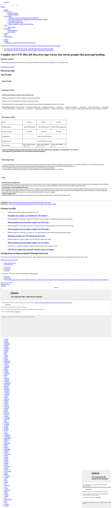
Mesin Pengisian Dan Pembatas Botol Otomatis (81, 279)
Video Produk (11, 27)
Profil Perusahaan (12, 13)
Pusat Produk (8, 16)
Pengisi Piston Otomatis (101, 279)
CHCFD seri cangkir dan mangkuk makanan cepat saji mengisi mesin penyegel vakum (32, 204)
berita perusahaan (12, 30)
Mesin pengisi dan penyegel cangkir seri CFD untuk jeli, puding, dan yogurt (30, 202)
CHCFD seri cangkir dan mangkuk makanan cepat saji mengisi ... (31, 249)
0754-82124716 (8, 264)
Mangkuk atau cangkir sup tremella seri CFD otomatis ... (28, 216)
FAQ (5, 35)
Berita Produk (11, 32)
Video (6, 25)
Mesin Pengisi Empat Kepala (12, 279)
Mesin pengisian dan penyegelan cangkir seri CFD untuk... (29, 243)
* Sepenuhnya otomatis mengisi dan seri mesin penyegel (23, 18)
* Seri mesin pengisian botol (15, 22)
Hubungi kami (8, 36)
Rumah (6, 10)
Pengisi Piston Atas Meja (61, 279)
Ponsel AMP (7, 278)
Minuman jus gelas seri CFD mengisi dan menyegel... (27, 236)
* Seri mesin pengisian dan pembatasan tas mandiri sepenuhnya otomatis (28, 19)
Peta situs (6, 276)
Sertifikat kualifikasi (13, 14)
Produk (6, 41)
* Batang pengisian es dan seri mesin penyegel (20, 24)
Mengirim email (5, 284)
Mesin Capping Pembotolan (45, 279)
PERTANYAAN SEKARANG (9, 260)
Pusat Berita (7, 29)
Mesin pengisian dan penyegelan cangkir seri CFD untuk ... (29, 222)
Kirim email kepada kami (8, 67)
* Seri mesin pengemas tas (15, 21)
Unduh (6, 33)
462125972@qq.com (10, 263)
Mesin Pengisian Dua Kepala (29, 279)
